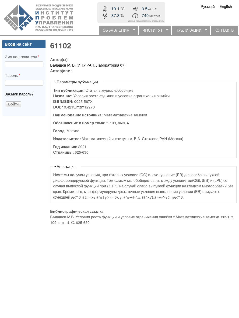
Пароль (12, 75)
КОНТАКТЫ (224, 30)
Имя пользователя (22, 56)
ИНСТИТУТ (151, 31)
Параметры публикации (77, 82)
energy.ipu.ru (158, 21)
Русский (208, 6)
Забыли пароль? (19, 94)
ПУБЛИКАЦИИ (187, 31)
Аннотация (66, 166)
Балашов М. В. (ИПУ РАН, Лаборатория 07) (88, 65)
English (225, 6)
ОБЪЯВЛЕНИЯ (114, 31)
